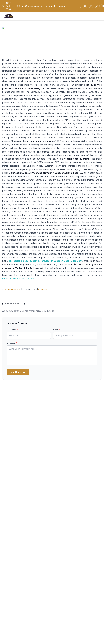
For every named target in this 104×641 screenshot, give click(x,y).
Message (12, 343)
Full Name (12, 329)
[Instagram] (91, 6)
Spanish (60, 6)
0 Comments (43, 289)
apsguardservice (12, 289)
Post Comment (17, 372)
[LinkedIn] (97, 6)
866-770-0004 (8, 6)
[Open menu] (97, 16)
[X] (85, 6)
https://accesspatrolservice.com (18, 278)
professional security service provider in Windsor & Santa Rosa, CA (45, 261)
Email (56, 329)
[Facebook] (79, 6)
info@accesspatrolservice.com (36, 6)
